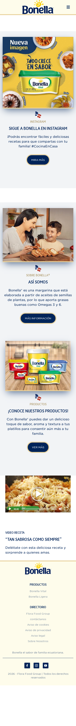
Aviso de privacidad (38, 630)
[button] (68, 7)
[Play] (38, 494)
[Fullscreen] (66, 509)
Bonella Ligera (38, 596)
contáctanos (38, 619)
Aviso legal (38, 635)
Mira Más (38, 160)
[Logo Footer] (38, 563)
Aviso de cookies (38, 624)
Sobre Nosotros (38, 641)
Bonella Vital (38, 591)
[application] (38, 494)
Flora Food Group (38, 613)
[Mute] (60, 509)
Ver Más (38, 447)
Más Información (38, 318)
